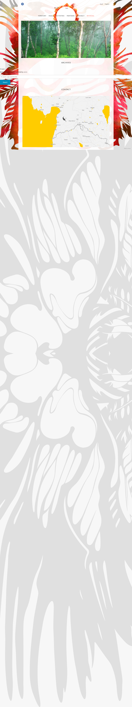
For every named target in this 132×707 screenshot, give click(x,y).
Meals (51, 16)
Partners (71, 16)
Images (2, 69)
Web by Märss (127, 148)
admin (25, 72)
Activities (60, 16)
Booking (90, 16)
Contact (80, 16)
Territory (42, 16)
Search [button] (5, 82)
